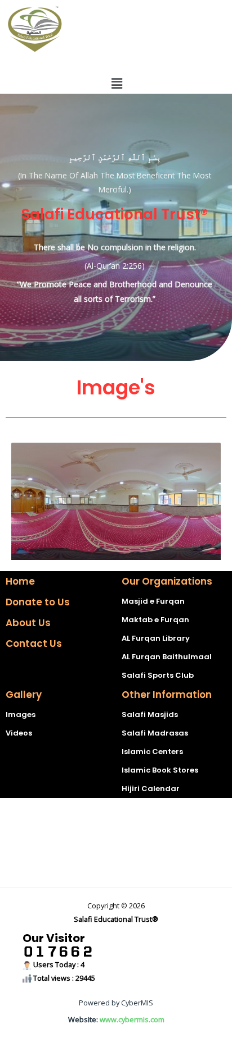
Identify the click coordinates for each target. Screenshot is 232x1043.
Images (20, 714)
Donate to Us (38, 602)
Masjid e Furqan (153, 601)
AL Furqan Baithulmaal (167, 656)
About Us (28, 623)
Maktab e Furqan (155, 619)
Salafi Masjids (150, 714)
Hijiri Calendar (151, 788)
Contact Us (34, 643)
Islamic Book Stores (160, 770)
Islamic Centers (152, 751)
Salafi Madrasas (155, 733)
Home (20, 581)
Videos (19, 733)
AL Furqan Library (156, 638)
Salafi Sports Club (158, 675)
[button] (116, 83)
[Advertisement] (116, 842)
